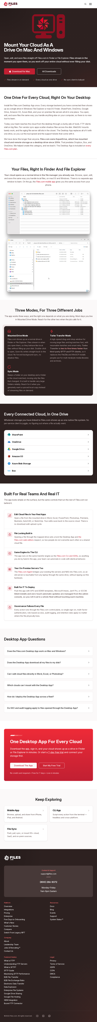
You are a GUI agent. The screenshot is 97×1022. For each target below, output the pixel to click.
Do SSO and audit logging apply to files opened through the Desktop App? (42, 708)
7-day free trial (56, 752)
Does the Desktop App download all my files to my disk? (34, 662)
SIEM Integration (10, 1000)
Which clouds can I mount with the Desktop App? (30, 685)
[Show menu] (90, 4)
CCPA (52, 970)
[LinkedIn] (43, 1016)
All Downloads (49, 71)
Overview (8, 906)
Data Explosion (10, 987)
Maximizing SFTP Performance (17, 974)
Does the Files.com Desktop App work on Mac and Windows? (36, 651)
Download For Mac (21, 70)
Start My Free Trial (51, 765)
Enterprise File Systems (13, 990)
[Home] (10, 4)
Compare (8, 929)
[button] (90, 4)
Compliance (55, 977)
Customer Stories (11, 926)
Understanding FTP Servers (15, 964)
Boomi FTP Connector (13, 1003)
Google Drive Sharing (13, 993)
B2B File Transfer (11, 977)
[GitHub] (49, 1016)
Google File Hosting (12, 997)
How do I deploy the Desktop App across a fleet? (30, 696)
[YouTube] (37, 1016)
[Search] (85, 4)
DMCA (52, 974)
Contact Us (8, 951)
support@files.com (48, 874)
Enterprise (8, 916)
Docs (52, 906)
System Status (71, 919)
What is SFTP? (10, 967)
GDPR (52, 967)
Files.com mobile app (45, 181)
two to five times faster (72, 348)
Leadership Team (11, 944)
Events (53, 913)
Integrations (9, 909)
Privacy (53, 961)
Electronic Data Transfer (14, 984)
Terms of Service (57, 964)
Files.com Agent (25, 572)
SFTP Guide (9, 970)
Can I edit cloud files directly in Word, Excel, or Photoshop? (35, 674)
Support (53, 916)
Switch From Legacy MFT (14, 932)
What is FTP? (9, 961)
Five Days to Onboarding (14, 919)
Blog (52, 909)
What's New (9, 923)
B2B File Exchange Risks (14, 980)
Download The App (23, 765)
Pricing (7, 913)
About (6, 941)
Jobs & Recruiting (25, 948)
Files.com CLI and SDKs (67, 556)
